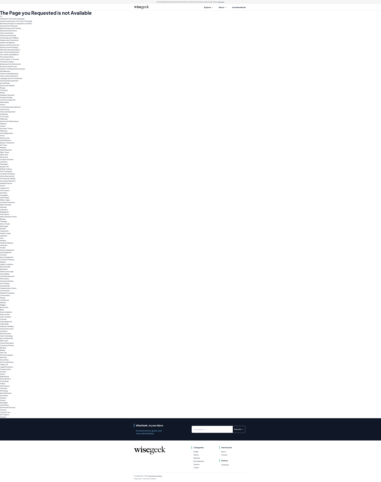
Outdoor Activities (6, 159)
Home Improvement (7, 176)
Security (3, 372)
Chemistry (4, 331)
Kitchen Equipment (7, 250)
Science (3, 417)
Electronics (4, 307)
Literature (3, 162)
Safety (2, 374)
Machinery (4, 131)
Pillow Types (4, 152)
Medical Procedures (7, 293)
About (223, 452)
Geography (4, 195)
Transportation (5, 369)
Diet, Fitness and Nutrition (9, 52)
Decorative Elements (7, 181)
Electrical (3, 357)
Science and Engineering (9, 74)
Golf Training (4, 283)
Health (195, 452)
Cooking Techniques (7, 174)
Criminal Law (4, 300)
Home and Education (7, 112)
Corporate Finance (7, 345)
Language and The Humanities (11, 78)
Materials (3, 207)
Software (3, 388)
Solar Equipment (6, 322)
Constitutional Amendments (10, 107)
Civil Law (3, 410)
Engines (3, 262)
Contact (224, 455)
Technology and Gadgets (9, 38)
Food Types (4, 116)
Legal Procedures (6, 367)
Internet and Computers (9, 26)
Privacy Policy (138, 479)
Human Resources (6, 329)
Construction (5, 291)
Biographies (4, 212)
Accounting (4, 360)
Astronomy (4, 157)
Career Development (7, 100)
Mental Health (5, 267)
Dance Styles (5, 224)
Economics (4, 395)
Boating (3, 348)
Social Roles (4, 405)
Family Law (4, 364)
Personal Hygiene (6, 355)
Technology (4, 381)
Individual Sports (6, 183)
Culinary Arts (4, 188)
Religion (3, 305)
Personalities (5, 274)
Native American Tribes (8, 217)
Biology (3, 219)
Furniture (3, 255)
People (2, 88)
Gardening (4, 114)
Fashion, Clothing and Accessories (12, 69)
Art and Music (5, 83)
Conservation (5, 295)
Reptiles (3, 147)
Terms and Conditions (149, 479)
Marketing (3, 119)
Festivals (3, 319)
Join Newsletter (239, 7)
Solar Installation (6, 312)
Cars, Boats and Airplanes (9, 54)
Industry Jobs (5, 138)
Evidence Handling (7, 326)
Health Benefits (6, 150)
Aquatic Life (4, 167)
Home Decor (4, 109)
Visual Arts (3, 245)
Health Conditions (6, 264)
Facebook (225, 465)
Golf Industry (5, 386)
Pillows (2, 93)
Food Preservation (7, 343)
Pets (2, 238)
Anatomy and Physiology (9, 47)
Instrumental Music (7, 281)
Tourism (3, 248)
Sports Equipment (6, 257)
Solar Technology (6, 336)
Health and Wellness (7, 43)
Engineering (4, 376)
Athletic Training (6, 169)
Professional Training (7, 178)
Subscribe (237, 429)
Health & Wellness (6, 243)
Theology (3, 221)
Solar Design (4, 198)
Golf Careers (4, 190)
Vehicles (3, 240)
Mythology (4, 391)
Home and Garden (6, 33)
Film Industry (4, 279)
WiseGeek (12, 19)
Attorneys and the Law (8, 66)
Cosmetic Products (7, 260)
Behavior (196, 458)
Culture (2, 126)
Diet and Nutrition (6, 338)
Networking (4, 102)
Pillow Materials (5, 205)
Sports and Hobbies (7, 85)
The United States (7, 57)
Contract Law (5, 412)
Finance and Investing (8, 35)
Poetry (2, 186)
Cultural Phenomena (7, 202)
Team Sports (4, 214)
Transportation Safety (8, 288)
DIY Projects (4, 415)
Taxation (3, 398)
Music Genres (5, 314)
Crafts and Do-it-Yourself (9, 59)
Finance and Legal (6, 271)
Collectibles (4, 324)
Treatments (4, 231)
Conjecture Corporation (155, 476)
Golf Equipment (6, 252)
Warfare (3, 302)
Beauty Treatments (7, 143)
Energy (2, 298)
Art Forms (3, 145)
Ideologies (4, 403)
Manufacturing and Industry (10, 50)
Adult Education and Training (10, 28)
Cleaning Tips (5, 286)
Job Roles (3, 193)
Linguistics (4, 209)
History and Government (9, 76)
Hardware (3, 236)
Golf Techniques (6, 171)
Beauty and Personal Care (9, 45)
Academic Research (7, 95)
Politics (2, 384)
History (2, 105)
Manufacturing (5, 333)
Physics (3, 400)
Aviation (3, 229)
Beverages (4, 226)
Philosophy (4, 164)
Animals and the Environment (10, 64)
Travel (2, 136)
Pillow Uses (4, 155)
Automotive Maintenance (9, 121)
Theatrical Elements (7, 276)
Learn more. (221, 2)
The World (3, 90)
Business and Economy (8, 31)
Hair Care (3, 353)
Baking (2, 350)
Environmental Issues (7, 407)
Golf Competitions (7, 362)
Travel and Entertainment (9, 81)
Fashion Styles (5, 233)
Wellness (3, 124)
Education (4, 269)
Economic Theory (6, 128)
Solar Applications (6, 133)
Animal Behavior (6, 393)
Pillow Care (4, 341)
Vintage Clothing (6, 97)
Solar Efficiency (5, 140)
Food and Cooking (6, 62)
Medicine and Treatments (9, 40)
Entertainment (5, 379)
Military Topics (5, 200)
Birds (2, 310)
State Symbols (5, 317)
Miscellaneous (5, 71)
